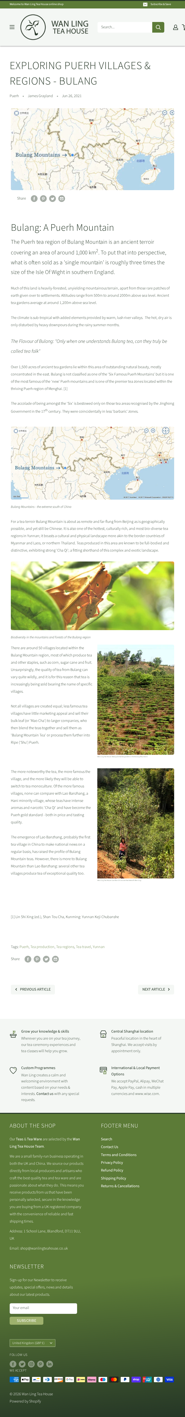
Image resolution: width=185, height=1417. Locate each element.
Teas (19, 1139)
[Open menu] (12, 27)
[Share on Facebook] (34, 198)
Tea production (42, 946)
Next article (153, 989)
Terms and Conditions (119, 1155)
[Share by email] (61, 198)
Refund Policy (112, 1170)
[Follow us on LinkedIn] (49, 1364)
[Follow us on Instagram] (31, 1364)
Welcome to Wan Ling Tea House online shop (37, 4)
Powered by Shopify (25, 1401)
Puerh (14, 96)
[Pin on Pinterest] (43, 198)
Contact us (45, 1093)
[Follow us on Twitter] (22, 1364)
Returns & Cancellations (120, 1186)
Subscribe (26, 1320)
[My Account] (175, 27)
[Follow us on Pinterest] (40, 1364)
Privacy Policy (112, 1162)
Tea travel (83, 946)
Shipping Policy (113, 1178)
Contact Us (109, 1147)
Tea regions (65, 946)
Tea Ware (34, 1139)
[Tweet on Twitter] (52, 198)
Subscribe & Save (161, 4)
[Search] (158, 27)
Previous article (35, 989)
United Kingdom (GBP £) (28, 1343)
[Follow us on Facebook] (13, 1364)
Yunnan (99, 946)
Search (106, 1139)
